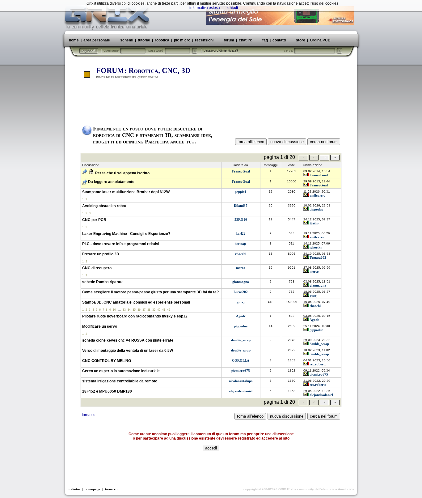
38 (148, 309)
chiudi (232, 8)
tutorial (144, 40)
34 (129, 309)
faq (265, 40)
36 (139, 309)
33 (124, 309)
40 (158, 309)
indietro (74, 489)
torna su (88, 415)
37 (144, 309)
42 (168, 309)
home (74, 40)
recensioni (204, 40)
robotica (162, 40)
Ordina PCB (320, 40)
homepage (92, 489)
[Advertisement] (211, 103)
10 (114, 309)
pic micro (182, 40)
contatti (279, 40)
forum (229, 40)
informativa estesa (204, 8)
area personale (96, 40)
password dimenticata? (221, 50)
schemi (126, 40)
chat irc (245, 40)
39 (153, 309)
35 (134, 309)
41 (163, 309)
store (300, 40)
